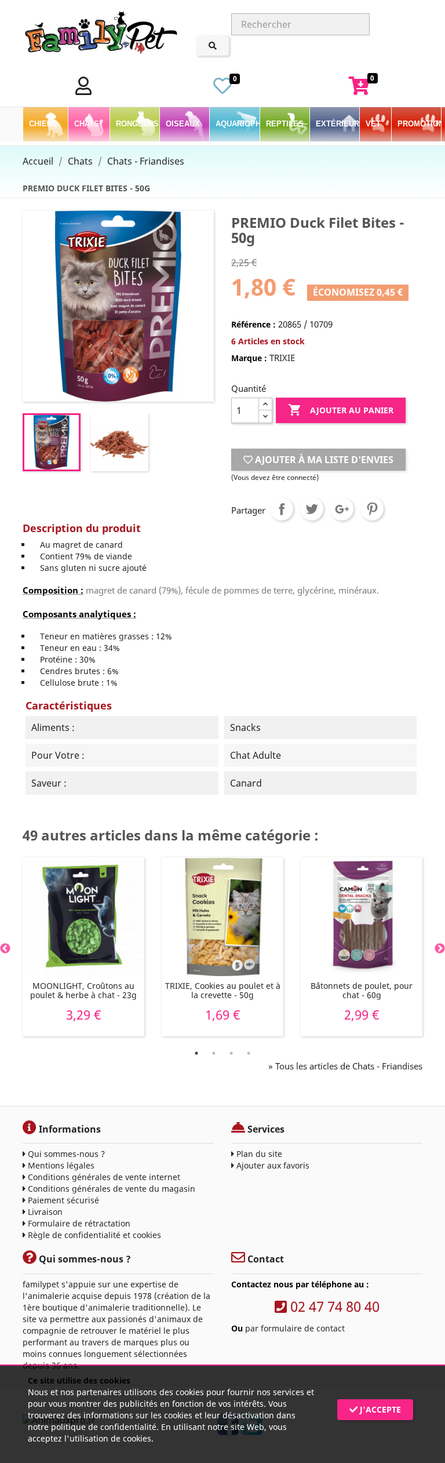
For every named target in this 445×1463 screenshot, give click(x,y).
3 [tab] (231, 1053)
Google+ (341, 509)
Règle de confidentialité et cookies (93, 1234)
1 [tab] (196, 1053)
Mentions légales (59, 1165)
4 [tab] (248, 1053)
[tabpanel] (83, 946)
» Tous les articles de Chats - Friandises (345, 1066)
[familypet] (101, 34)
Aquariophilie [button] (237, 123)
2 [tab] (214, 1053)
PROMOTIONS (419, 123)
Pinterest (372, 509)
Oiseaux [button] (184, 123)
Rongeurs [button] (137, 123)
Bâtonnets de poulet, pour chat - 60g (362, 990)
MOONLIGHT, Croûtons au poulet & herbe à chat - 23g (83, 990)
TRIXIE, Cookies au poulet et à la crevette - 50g (222, 990)
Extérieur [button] (337, 123)
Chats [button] (87, 123)
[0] (222, 89)
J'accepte (379, 1409)
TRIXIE (282, 357)
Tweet (311, 509)
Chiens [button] (44, 123)
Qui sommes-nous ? (65, 1153)
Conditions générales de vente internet (102, 1176)
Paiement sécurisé (62, 1200)
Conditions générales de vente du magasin (110, 1188)
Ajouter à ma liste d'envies (323, 459)
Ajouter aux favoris (271, 1165)
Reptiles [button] (286, 123)
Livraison (44, 1211)
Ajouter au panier (340, 410)
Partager (281, 509)
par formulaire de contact (295, 1328)
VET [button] (374, 123)
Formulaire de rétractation (77, 1223)
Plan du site (258, 1153)
